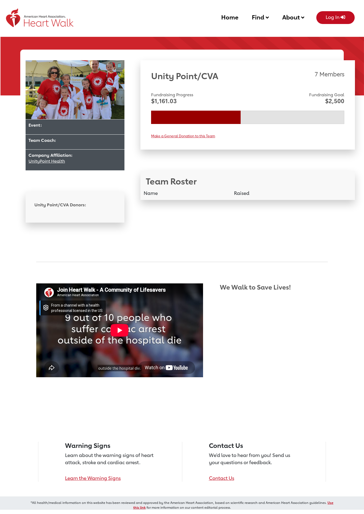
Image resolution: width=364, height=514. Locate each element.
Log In (333, 17)
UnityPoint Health (47, 161)
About (291, 17)
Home (229, 17)
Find (259, 17)
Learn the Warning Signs (93, 478)
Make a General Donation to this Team (183, 136)
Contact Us (221, 478)
